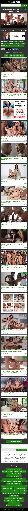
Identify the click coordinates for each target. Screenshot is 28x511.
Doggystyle (10, 43)
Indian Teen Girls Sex (14, 503)
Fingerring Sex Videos (9, 479)
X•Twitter (8, 49)
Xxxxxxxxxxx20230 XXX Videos (14, 498)
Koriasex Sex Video (7, 488)
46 (26, 30)
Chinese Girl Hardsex (20, 488)
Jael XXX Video (22, 481)
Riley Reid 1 (4, 41)
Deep (10, 55)
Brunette (17, 43)
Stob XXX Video (20, 479)
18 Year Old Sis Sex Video (14, 476)
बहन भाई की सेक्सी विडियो (20, 471)
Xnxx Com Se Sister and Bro (9, 481)
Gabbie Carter (13, 41)
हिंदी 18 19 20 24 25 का (8, 493)
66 (21, 30)
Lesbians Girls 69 (14, 495)
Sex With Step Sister (10, 500)
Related (7, 53)
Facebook (15, 49)
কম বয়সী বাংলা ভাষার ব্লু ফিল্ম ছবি (20, 486)
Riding (10, 45)
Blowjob (21, 41)
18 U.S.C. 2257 (21, 509)
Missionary (4, 45)
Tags (9, 509)
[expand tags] (23, 46)
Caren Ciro (23, 491)
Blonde (23, 43)
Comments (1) (18, 53)
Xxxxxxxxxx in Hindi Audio (14, 469)
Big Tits (3, 43)
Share (2, 49)
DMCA (13, 509)
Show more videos (15, 441)
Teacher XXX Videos (7, 486)
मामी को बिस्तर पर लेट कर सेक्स (14, 483)
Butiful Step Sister (21, 493)
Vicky (6, 55)
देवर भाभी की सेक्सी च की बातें (14, 474)
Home (4, 509)
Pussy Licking (17, 45)
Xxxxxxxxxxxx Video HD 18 (14, 505)
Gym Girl (4, 491)
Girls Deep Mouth (18, 55)
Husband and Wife (7, 471)
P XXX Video (20, 500)
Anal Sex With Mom (13, 491)
